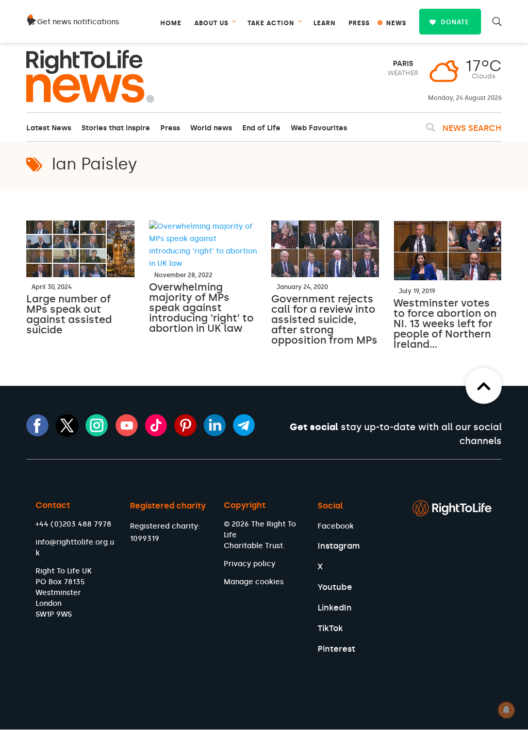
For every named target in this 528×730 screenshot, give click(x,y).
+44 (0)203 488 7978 (73, 524)
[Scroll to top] (484, 386)
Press (170, 128)
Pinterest (336, 649)
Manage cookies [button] (254, 582)
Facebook (336, 526)
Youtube (335, 587)
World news (211, 128)
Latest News (48, 128)
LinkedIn (335, 608)
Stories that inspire (115, 128)
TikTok (330, 628)
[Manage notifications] (506, 710)
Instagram (339, 546)
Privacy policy (249, 563)
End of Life (261, 128)
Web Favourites (319, 128)
